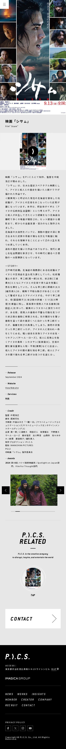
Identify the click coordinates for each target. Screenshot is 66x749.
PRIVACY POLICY (15, 722)
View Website (12, 387)
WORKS (22, 694)
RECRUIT (11, 705)
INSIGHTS (39, 694)
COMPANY (45, 699)
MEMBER (11, 699)
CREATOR (27, 699)
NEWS (9, 694)
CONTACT (28, 705)
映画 (7, 398)
